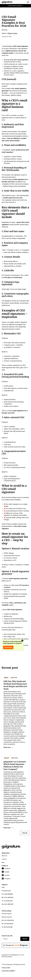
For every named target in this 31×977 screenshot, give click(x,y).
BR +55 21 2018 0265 (7, 897)
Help (3, 887)
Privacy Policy (6, 967)
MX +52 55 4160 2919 (8, 920)
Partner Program (6, 913)
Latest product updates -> (15, 5)
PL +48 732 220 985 (7, 927)
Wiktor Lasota (12, 33)
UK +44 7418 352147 (7, 923)
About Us (4, 855)
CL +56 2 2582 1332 (7, 900)
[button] (27, 2)
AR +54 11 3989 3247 (7, 904)
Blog (3, 862)
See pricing (8, 647)
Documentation (6, 890)
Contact (4, 859)
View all (24, 833)
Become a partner (7, 917)
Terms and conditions (8, 970)
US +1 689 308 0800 (7, 894)
